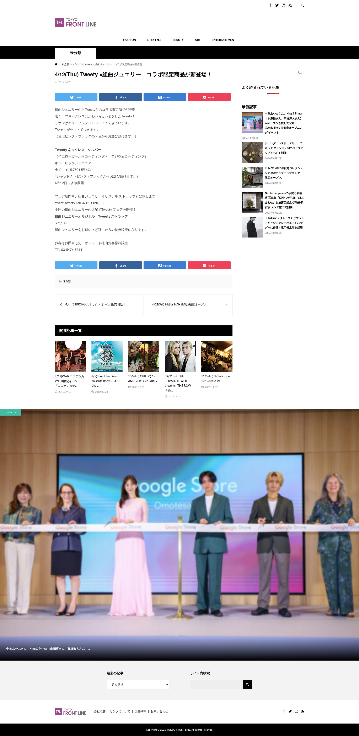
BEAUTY (178, 40)
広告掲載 (140, 711)
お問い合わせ (159, 711)
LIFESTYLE (154, 40)
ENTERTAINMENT (224, 40)
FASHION (129, 40)
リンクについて (120, 711)
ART (197, 40)
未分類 (75, 53)
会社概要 (100, 711)
